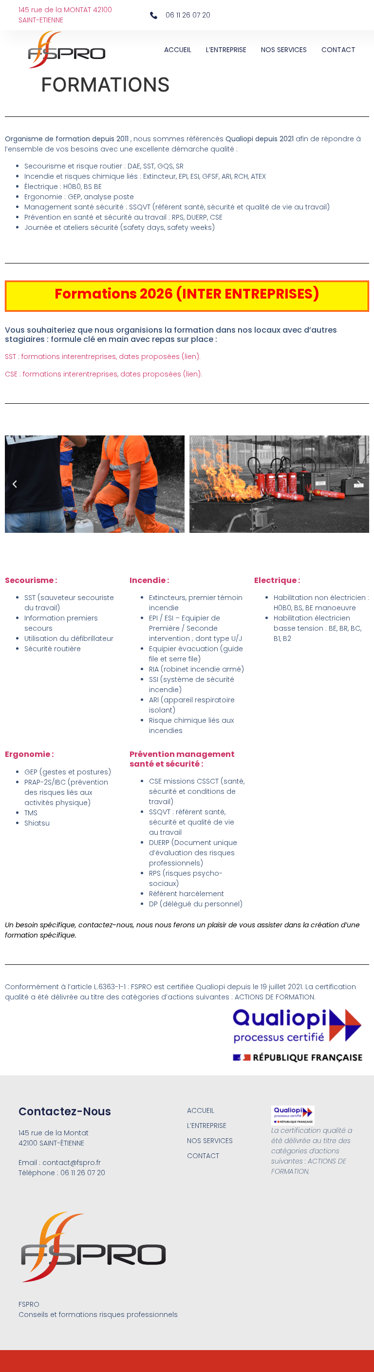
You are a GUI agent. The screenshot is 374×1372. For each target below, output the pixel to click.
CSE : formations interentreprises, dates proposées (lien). (103, 374)
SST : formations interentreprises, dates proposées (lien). (103, 356)
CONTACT (338, 50)
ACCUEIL (177, 50)
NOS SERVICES (284, 50)
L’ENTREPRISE (226, 50)
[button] (14, 484)
